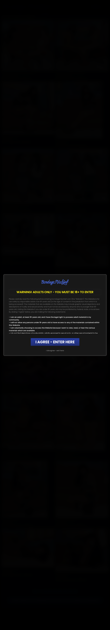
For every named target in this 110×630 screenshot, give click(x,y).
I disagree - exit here (55, 350)
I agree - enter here (55, 342)
